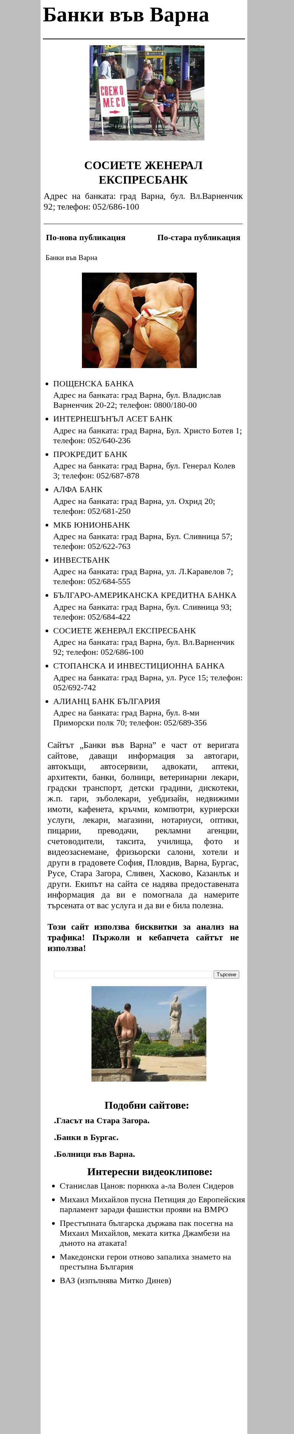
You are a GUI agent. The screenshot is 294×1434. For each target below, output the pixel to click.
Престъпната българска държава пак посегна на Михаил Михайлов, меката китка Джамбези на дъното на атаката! (146, 1233)
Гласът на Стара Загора (101, 1120)
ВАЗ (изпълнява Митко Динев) (115, 1280)
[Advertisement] (147, 98)
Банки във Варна (126, 14)
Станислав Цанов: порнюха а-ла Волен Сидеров (147, 1185)
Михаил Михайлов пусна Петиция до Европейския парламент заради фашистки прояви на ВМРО (152, 1204)
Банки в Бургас (86, 1137)
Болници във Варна (94, 1154)
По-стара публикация (198, 237)
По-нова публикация (86, 237)
